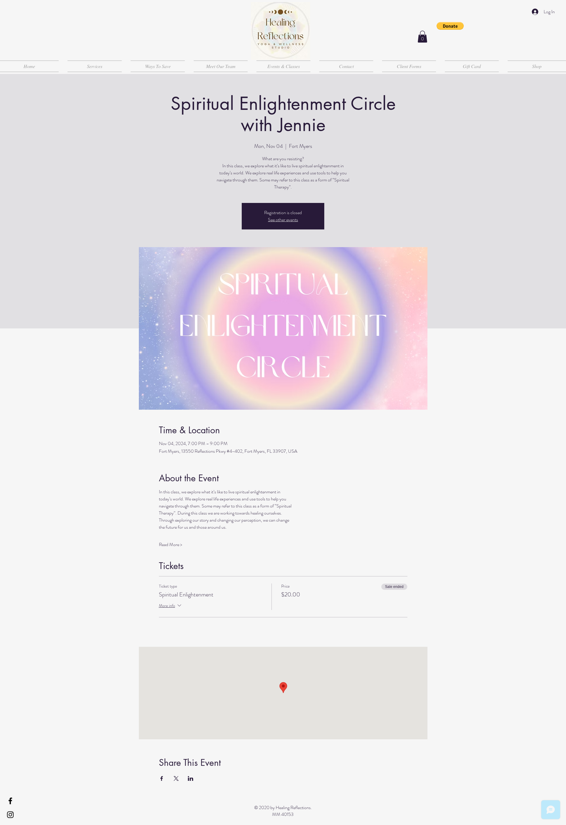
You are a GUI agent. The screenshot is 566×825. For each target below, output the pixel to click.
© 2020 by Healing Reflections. (283, 807)
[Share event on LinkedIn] (190, 778)
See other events (283, 219)
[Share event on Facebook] (161, 778)
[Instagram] (10, 814)
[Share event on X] (176, 778)
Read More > (170, 544)
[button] (450, 26)
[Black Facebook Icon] (10, 800)
